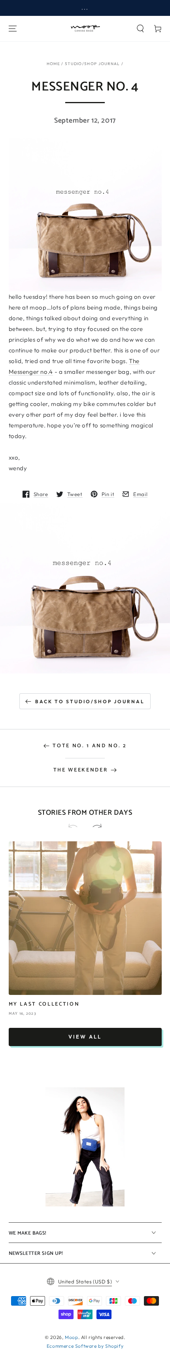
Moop (71, 1337)
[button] (140, 28)
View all (85, 1036)
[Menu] (12, 28)
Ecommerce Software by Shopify (85, 1346)
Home (53, 63)
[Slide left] (76, 826)
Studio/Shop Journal (92, 63)
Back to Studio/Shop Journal (90, 701)
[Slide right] (93, 826)
